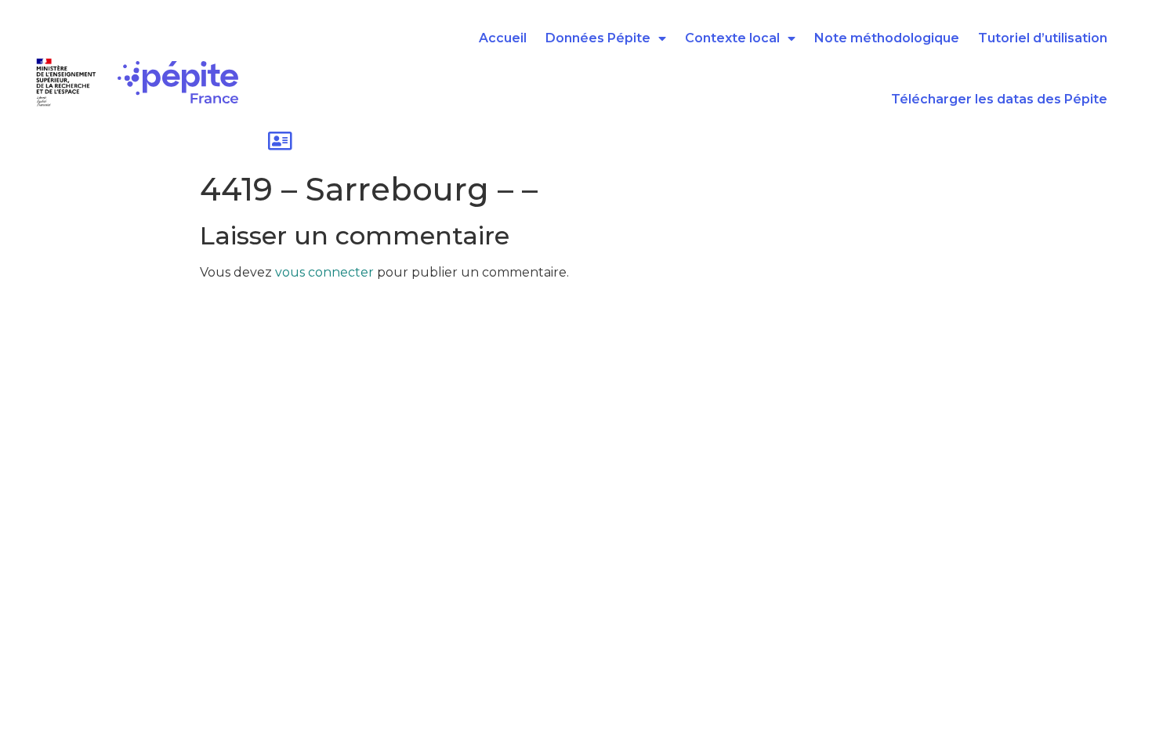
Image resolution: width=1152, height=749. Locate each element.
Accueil (503, 38)
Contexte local (732, 38)
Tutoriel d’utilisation (1042, 38)
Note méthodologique (886, 38)
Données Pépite (597, 38)
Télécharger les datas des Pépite (999, 99)
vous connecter (324, 272)
